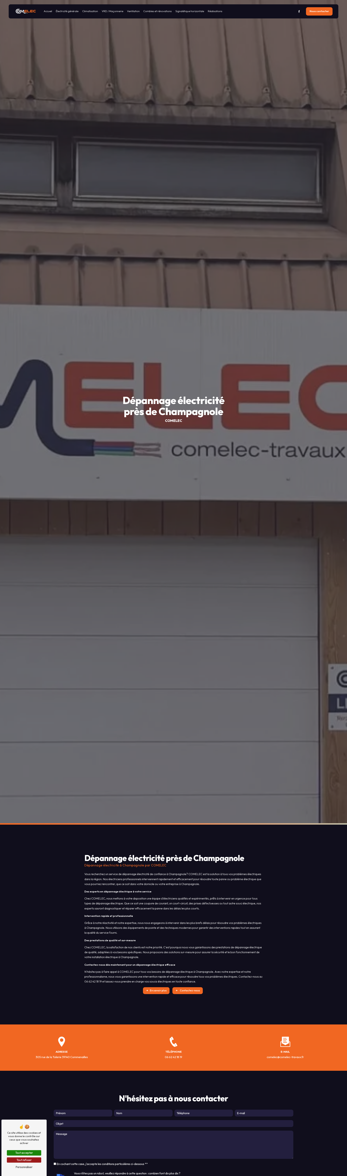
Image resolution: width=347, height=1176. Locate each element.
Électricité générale (67, 11)
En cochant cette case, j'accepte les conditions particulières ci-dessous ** (102, 1164)
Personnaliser (24, 1167)
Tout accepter (24, 1152)
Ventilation (133, 11)
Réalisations (215, 11)
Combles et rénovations (157, 11)
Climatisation (90, 11)
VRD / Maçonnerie (112, 11)
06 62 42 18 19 (173, 1057)
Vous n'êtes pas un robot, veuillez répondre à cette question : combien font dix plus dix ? (127, 1173)
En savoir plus (158, 990)
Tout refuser (24, 1160)
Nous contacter (319, 11)
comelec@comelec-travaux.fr (285, 1057)
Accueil (48, 11)
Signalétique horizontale (189, 11)
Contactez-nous (189, 990)
